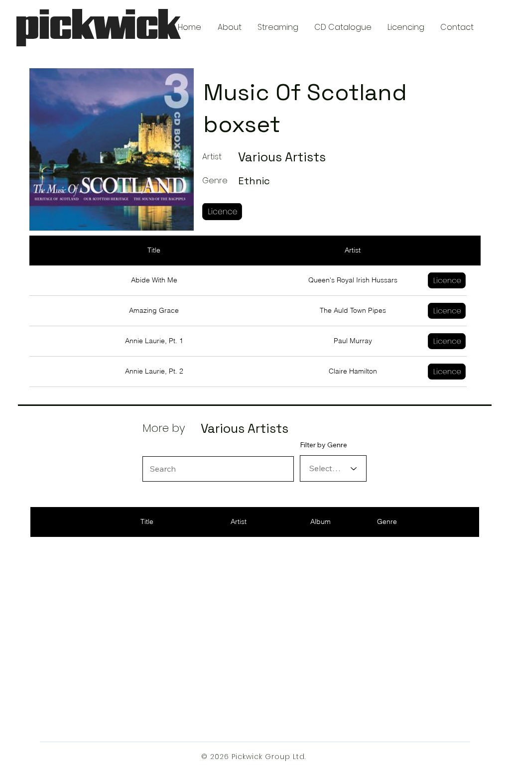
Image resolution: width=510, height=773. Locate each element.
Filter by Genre (323, 444)
